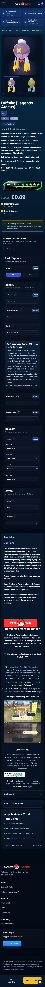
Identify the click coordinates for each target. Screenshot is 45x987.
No (13, 274)
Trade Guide (6, 903)
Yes (30, 275)
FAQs (3, 908)
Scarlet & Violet (7, 887)
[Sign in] (39, 4)
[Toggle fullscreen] (8, 974)
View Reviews (36, 845)
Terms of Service (7, 924)
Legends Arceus (14, 31)
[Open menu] (3, 3)
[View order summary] (3, 980)
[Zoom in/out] (2, 974)
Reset (9, 248)
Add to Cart (32, 980)
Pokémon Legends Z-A (10, 892)
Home (3, 31)
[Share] (15, 974)
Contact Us (5, 913)
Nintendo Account (21, 638)
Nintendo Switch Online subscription (20, 641)
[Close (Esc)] (21, 974)
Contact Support (12, 943)
